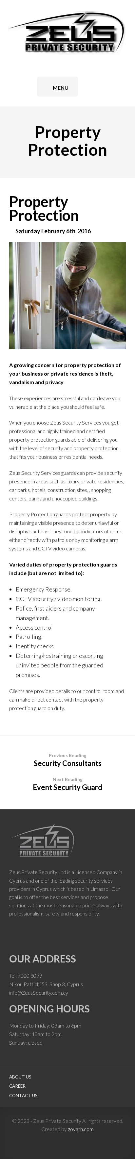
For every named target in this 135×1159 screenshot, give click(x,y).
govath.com (81, 1129)
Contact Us (23, 1095)
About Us (20, 1076)
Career (17, 1086)
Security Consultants (68, 760)
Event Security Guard (67, 784)
